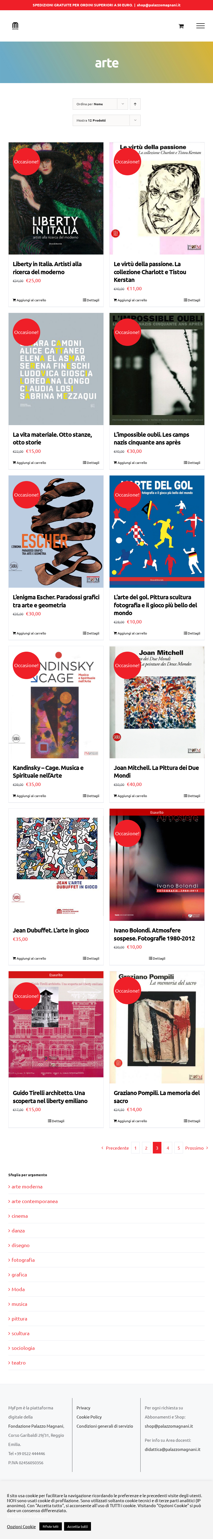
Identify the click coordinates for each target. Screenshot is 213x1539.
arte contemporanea (35, 1201)
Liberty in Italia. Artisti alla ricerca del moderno (47, 268)
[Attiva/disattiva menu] (200, 25)
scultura (20, 1333)
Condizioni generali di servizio (105, 1425)
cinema (20, 1216)
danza (18, 1230)
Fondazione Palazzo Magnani (35, 1425)
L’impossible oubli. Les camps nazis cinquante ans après (151, 438)
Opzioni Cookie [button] (21, 1526)
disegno (21, 1245)
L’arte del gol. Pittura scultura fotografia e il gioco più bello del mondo (155, 604)
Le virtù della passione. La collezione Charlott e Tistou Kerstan (150, 271)
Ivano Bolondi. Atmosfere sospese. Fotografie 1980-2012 (154, 934)
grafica (19, 1274)
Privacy (83, 1407)
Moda (18, 1289)
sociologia (23, 1348)
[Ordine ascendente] (135, 104)
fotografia (23, 1260)
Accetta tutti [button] (77, 1526)
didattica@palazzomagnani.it (173, 1449)
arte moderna (27, 1186)
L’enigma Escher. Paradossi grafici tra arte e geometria (56, 601)
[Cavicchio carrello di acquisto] (181, 26)
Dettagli (93, 300)
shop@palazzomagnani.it (159, 4)
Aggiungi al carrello (31, 300)
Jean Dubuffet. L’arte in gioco (51, 930)
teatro (19, 1362)
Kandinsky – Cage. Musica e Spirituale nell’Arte (48, 771)
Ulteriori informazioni (27, 1515)
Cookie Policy (89, 1416)
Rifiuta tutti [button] (51, 1526)
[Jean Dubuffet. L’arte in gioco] (56, 865)
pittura (19, 1318)
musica (19, 1304)
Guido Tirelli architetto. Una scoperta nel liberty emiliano (50, 1096)
